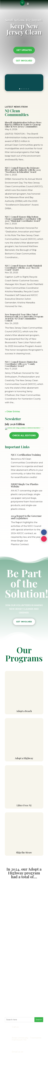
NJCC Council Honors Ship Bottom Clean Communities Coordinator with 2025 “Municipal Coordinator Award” (23, 218)
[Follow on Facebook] (44, 532)
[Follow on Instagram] (44, 539)
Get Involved (24, 60)
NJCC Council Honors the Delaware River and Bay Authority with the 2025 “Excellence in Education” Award (23, 170)
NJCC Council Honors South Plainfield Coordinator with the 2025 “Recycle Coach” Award (23, 267)
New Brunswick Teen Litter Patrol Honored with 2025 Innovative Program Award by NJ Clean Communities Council (24, 317)
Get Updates (24, 50)
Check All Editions (24, 435)
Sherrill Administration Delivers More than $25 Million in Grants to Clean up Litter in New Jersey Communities (23, 124)
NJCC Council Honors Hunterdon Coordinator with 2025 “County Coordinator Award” (21, 364)
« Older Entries (12, 411)
